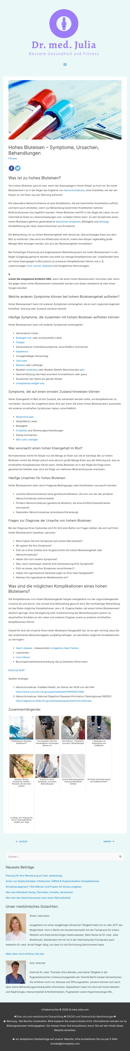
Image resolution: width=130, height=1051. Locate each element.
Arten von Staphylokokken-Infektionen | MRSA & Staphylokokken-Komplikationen (52, 881)
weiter (108, 841)
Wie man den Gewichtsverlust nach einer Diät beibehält (38, 897)
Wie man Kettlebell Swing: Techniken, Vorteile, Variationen (39, 892)
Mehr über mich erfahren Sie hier (25, 953)
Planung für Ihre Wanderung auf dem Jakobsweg (34, 875)
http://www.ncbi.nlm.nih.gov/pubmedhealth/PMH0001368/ (50, 691)
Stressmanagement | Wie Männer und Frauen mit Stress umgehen (44, 886)
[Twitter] (17, 168)
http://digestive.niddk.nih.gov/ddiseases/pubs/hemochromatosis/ (54, 700)
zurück (21, 841)
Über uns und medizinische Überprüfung (39, 1016)
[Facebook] (11, 168)
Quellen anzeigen (18, 678)
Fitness (12, 158)
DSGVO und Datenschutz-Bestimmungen (90, 1016)
